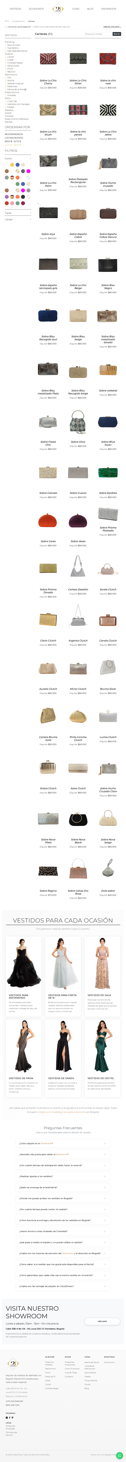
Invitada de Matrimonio (90, 1367)
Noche (10, 80)
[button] (18, 158)
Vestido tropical (15, 83)
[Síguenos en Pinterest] (12, 1417)
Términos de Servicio (11, 1433)
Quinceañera (90, 1373)
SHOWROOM (109, 9)
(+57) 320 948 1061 (14, 1401)
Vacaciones (13, 66)
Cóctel (10, 57)
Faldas (10, 107)
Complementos (18, 21)
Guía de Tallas (71, 1373)
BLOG (90, 9)
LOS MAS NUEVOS (14, 138)
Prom (10, 69)
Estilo (8, 98)
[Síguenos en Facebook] (9, 1417)
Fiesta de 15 (50, 1376)
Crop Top (12, 101)
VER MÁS (102, 1321)
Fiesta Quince (12, 92)
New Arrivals (13, 45)
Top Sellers (12, 48)
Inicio (7, 21)
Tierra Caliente (91, 1380)
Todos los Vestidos (49, 1363)
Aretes (8, 113)
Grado (10, 60)
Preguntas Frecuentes (70, 1363)
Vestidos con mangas (18, 104)
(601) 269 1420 (12, 1405)
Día (9, 77)
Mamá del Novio (92, 1362)
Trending (9, 42)
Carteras (9, 116)
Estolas (8, 122)
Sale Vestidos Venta (17, 51)
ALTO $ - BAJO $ (13, 145)
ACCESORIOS (36, 9)
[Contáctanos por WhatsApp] (119, 1455)
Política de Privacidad (10, 1427)
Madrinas (12, 86)
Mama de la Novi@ (16, 89)
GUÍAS (75, 9)
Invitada (11, 95)
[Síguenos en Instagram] (7, 1417)
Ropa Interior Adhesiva (16, 119)
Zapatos (9, 110)
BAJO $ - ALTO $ (13, 141)
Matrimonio (11, 74)
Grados (88, 1376)
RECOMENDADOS (14, 134)
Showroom (46, 1143)
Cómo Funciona (72, 1369)
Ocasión (9, 54)
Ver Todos (11, 35)
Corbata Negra (15, 63)
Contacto (69, 1376)
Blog (87, 1388)
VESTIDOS (15, 9)
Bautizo (11, 71)
